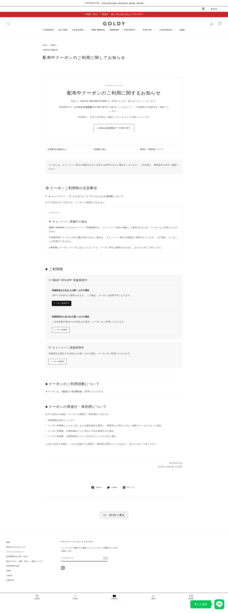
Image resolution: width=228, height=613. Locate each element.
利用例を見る (100, 149)
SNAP (182, 30)
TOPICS (75, 599)
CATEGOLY (114, 599)
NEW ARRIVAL (98, 30)
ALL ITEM (62, 30)
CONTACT (10, 580)
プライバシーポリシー (15, 552)
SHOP (8, 571)
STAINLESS (48, 30)
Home (45, 45)
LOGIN (153, 599)
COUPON (191, 599)
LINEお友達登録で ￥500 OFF (114, 128)
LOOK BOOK (166, 30)
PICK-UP (147, 30)
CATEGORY (78, 30)
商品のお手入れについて (16, 547)
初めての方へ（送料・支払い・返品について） (25, 561)
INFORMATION (12, 566)
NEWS (53, 45)
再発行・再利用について (151, 149)
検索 (8, 542)
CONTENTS (130, 30)
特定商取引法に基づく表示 (17, 557)
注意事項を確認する (57, 149)
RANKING (114, 30)
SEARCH (37, 599)
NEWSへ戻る (116, 515)
